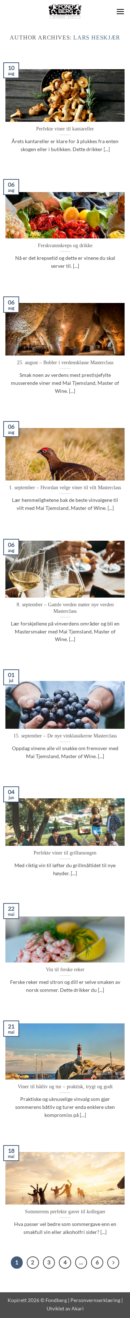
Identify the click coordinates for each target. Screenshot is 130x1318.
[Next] (113, 1262)
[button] (120, 11)
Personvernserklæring (95, 1300)
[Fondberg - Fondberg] (65, 11)
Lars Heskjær (96, 37)
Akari (78, 1308)
